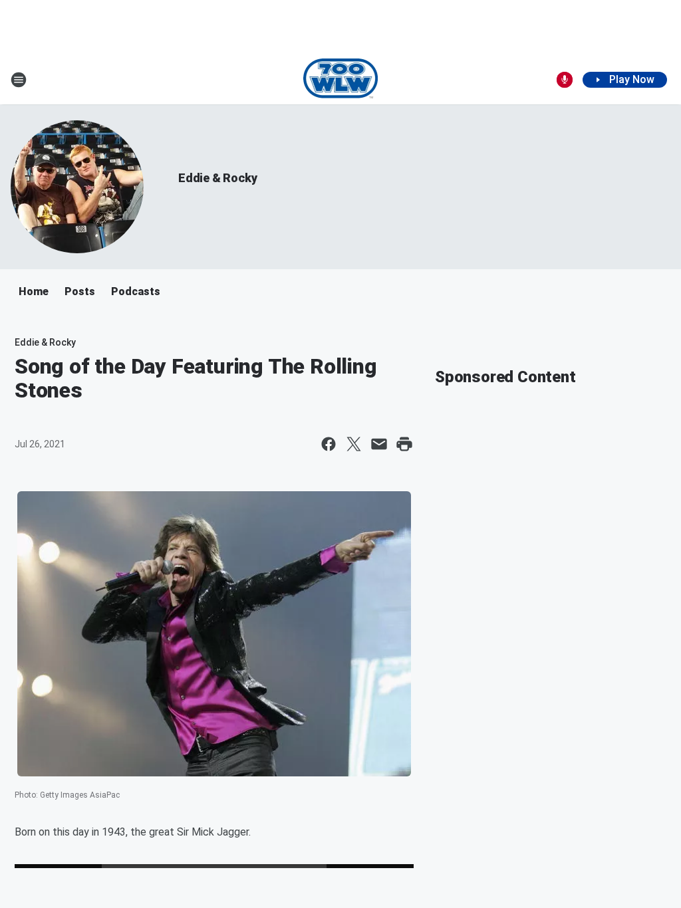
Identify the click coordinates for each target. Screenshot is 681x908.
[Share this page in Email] (379, 444)
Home (34, 291)
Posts (80, 291)
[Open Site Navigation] (19, 80)
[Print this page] (404, 444)
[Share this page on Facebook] (328, 444)
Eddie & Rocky (217, 178)
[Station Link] (340, 79)
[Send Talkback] (565, 80)
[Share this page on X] (353, 444)
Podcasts (135, 291)
